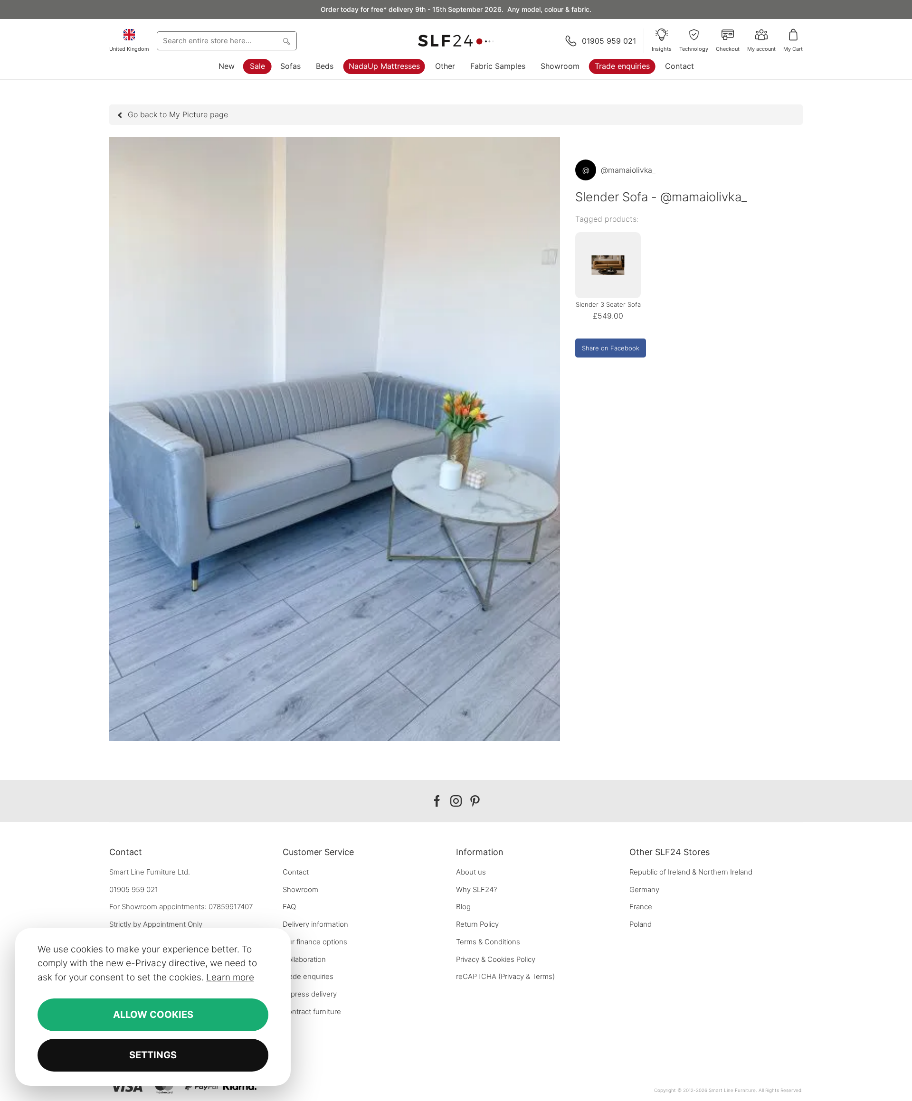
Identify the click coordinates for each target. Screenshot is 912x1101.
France (640, 906)
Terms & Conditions (488, 941)
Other (445, 66)
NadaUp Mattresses (384, 66)
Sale (257, 66)
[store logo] (456, 41)
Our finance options (315, 941)
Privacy (512, 976)
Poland (640, 924)
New (226, 66)
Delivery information (315, 924)
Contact (679, 66)
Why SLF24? (476, 889)
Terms (542, 976)
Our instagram (456, 801)
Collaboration (304, 959)
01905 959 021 (133, 889)
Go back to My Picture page (178, 114)
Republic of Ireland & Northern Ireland (690, 871)
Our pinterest (475, 801)
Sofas (290, 66)
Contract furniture (312, 1011)
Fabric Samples (497, 66)
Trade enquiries (622, 66)
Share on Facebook (610, 348)
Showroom (560, 66)
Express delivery (310, 993)
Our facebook (437, 801)
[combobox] (227, 40)
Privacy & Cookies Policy (495, 959)
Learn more (230, 977)
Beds (324, 66)
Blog (463, 906)
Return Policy (477, 924)
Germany (644, 889)
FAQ (289, 906)
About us (471, 871)
